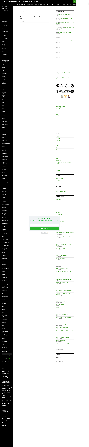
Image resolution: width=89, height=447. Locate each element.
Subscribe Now (44, 228)
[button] (44, 218)
